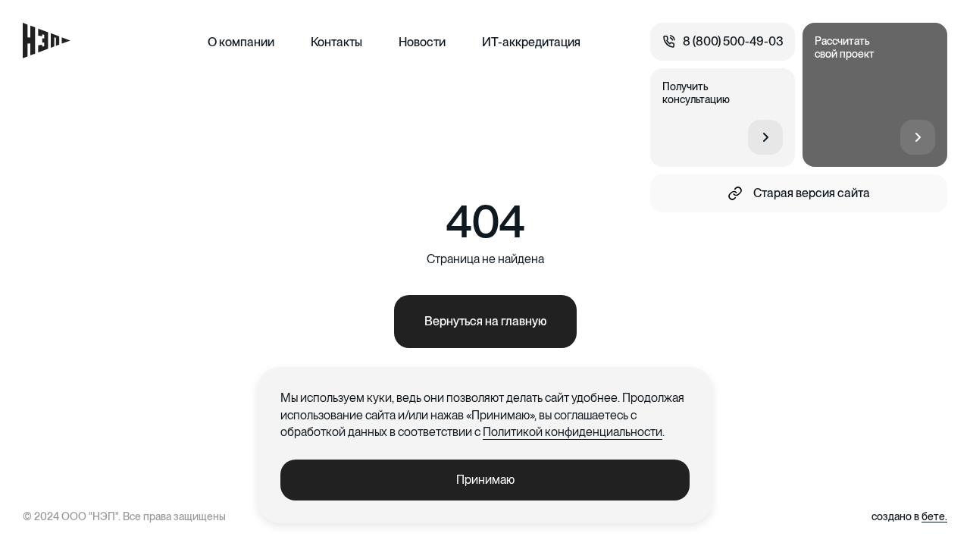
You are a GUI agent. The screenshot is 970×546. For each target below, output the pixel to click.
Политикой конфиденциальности (572, 432)
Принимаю (485, 479)
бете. (934, 516)
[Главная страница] (46, 40)
